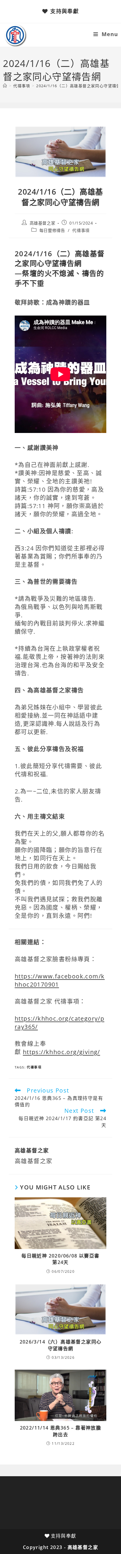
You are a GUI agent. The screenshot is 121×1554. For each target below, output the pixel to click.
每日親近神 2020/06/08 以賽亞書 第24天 (60, 1259)
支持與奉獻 (64, 11)
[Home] (5, 85)
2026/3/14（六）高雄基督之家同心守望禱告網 (61, 1345)
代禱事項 (80, 230)
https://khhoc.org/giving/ (61, 1052)
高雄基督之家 (43, 223)
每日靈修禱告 (52, 230)
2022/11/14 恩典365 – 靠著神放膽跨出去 (60, 1431)
